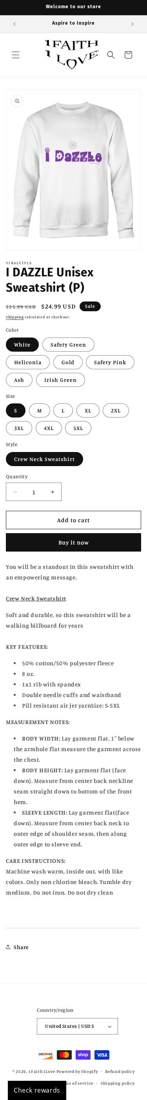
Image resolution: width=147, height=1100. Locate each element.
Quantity (16, 476)
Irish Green (60, 379)
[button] (15, 55)
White (22, 344)
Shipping (15, 316)
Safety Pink (110, 362)
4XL (49, 428)
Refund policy (119, 1071)
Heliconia (28, 362)
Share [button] (21, 947)
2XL (116, 410)
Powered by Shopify (77, 1071)
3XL (19, 428)
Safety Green (68, 344)
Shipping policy (118, 1083)
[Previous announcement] (14, 24)
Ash (19, 379)
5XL (78, 428)
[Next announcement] (132, 24)
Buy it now (73, 542)
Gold (68, 362)
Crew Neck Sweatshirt (44, 459)
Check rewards (37, 1090)
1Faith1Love (41, 1071)
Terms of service (75, 1083)
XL (88, 410)
